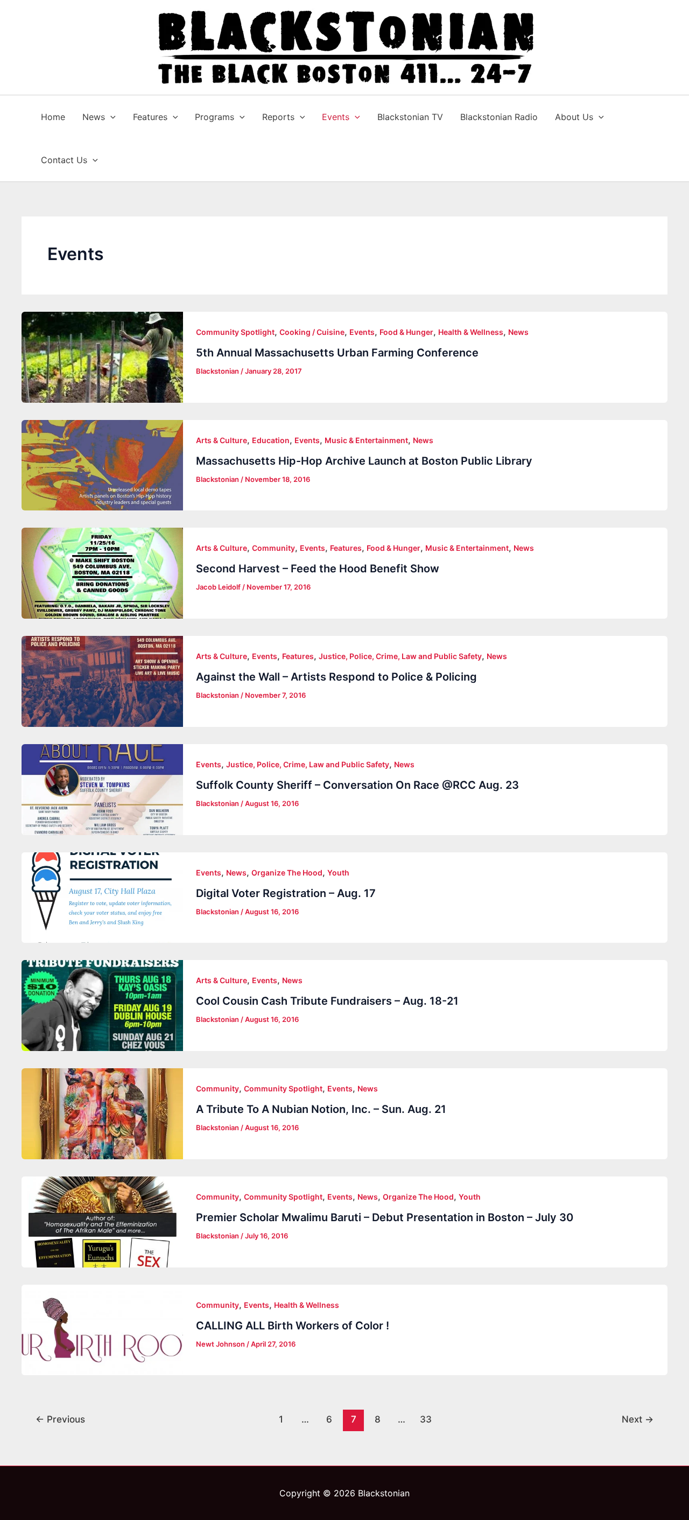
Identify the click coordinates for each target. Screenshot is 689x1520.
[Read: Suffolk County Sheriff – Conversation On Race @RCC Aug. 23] (102, 789)
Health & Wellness (470, 332)
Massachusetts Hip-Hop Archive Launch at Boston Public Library (364, 460)
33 (426, 1419)
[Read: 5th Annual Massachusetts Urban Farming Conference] (102, 357)
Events (335, 116)
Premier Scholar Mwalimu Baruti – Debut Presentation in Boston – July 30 (384, 1217)
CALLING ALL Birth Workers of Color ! (292, 1325)
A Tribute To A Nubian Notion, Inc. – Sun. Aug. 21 (321, 1109)
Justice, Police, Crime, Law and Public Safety (400, 656)
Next (637, 1419)
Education (271, 440)
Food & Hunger (406, 332)
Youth (338, 872)
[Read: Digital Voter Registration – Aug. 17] (102, 897)
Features (150, 116)
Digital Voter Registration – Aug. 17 (286, 893)
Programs (214, 116)
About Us (574, 116)
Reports (278, 116)
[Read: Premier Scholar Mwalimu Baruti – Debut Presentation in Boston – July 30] (102, 1221)
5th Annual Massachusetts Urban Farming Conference (337, 352)
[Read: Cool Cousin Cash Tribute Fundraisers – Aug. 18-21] (102, 1005)
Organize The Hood (286, 872)
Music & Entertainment (366, 440)
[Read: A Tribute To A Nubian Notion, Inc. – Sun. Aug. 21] (102, 1113)
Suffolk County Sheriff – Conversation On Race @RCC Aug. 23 (357, 785)
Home (53, 116)
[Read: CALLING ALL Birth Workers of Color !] (102, 1330)
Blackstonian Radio (499, 116)
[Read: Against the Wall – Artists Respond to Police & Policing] (102, 681)
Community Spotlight (235, 332)
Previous (60, 1419)
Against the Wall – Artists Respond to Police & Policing (336, 676)
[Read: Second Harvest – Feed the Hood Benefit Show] (102, 573)
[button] (110, 116)
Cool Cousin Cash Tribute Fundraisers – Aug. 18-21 (327, 1000)
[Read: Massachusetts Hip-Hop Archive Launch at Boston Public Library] (102, 465)
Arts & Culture (221, 440)
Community (273, 547)
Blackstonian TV (410, 116)
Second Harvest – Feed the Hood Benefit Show (317, 568)
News (93, 116)
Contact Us (64, 160)
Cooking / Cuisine (311, 332)
